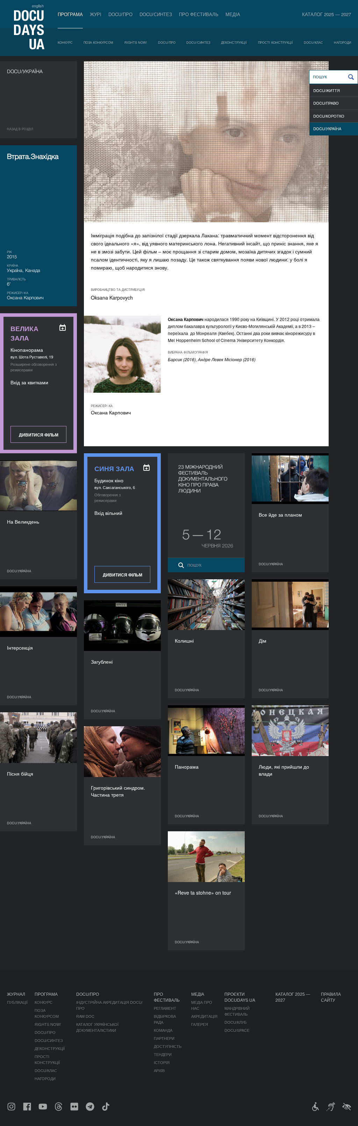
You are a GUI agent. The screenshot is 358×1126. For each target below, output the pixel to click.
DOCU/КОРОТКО (328, 116)
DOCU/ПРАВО (326, 103)
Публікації (17, 1002)
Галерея (199, 1024)
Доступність (167, 1046)
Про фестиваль (199, 14)
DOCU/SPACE (236, 1030)
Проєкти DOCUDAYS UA (239, 997)
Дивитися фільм (38, 435)
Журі (95, 14)
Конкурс (65, 42)
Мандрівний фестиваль (237, 1011)
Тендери (163, 1054)
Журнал (16, 994)
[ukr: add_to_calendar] (63, 328)
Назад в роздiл (20, 129)
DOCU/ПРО (120, 14)
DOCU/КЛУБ (235, 1022)
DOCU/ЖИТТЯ (326, 90)
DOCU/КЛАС (313, 42)
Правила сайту (331, 997)
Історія (162, 1062)
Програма (70, 14)
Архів (159, 1070)
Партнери (164, 1038)
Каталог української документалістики (97, 1027)
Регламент (165, 1008)
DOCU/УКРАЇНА (327, 128)
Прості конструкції (275, 42)
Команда (163, 1030)
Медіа (232, 14)
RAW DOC (85, 1016)
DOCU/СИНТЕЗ (155, 14)
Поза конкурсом (98, 42)
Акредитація (204, 1016)
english (38, 5)
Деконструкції (234, 42)
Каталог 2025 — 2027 (326, 14)
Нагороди (342, 42)
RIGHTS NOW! (135, 42)
